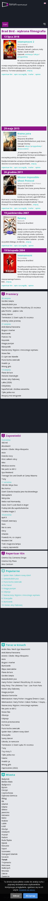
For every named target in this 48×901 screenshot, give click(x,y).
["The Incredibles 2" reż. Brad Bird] (9, 49)
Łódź (4, 826)
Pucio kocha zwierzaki (11, 360)
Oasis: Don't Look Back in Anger (15, 505)
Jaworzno (5, 812)
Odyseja (6, 592)
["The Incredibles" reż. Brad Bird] (9, 263)
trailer (31, 74)
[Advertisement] (24, 101)
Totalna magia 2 (8, 511)
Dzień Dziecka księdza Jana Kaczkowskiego (20, 491)
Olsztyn (5, 829)
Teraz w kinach (16, 645)
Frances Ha (6, 337)
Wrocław (5, 871)
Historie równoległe (10, 376)
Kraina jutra (24, 133)
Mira (3, 462)
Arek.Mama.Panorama (11, 327)
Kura (3, 524)
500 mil (5, 442)
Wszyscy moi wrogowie (11, 395)
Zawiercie (5, 876)
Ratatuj (22, 218)
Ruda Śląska (7, 840)
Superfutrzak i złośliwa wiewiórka (15, 389)
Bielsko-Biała (7, 781)
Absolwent (6, 446)
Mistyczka (6, 498)
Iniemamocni (25, 255)
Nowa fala (6, 353)
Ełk (3, 801)
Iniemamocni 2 (26, 41)
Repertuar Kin (15, 553)
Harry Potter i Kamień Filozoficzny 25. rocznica (21, 307)
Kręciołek (5, 340)
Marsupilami (7, 495)
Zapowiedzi (13, 435)
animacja (29, 54)
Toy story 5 (6, 751)
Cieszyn (5, 790)
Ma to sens (6, 527)
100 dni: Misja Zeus (10, 485)
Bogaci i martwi (8, 330)
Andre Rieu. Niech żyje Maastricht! (16, 649)
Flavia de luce (7, 372)
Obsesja (5, 715)
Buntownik (6, 333)
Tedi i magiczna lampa (11, 544)
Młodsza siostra (8, 465)
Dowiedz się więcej (27, 890)
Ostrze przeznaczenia (11, 722)
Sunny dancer (7, 314)
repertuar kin (7, 74)
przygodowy (23, 57)
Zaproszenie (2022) (10, 768)
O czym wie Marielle (10, 356)
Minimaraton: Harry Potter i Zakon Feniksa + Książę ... (24, 702)
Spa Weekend (7, 472)
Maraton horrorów (9, 695)
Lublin (4, 823)
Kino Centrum (7, 564)
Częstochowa (7, 793)
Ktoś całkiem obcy (9, 459)
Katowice (5, 815)
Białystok (5, 779)
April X (4, 517)
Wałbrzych (6, 868)
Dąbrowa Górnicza (9, 795)
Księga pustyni (8, 343)
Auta (4, 452)
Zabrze (4, 873)
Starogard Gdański (9, 854)
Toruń (4, 859)
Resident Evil (7, 540)
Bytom (4, 787)
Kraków (5, 820)
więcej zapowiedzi (10, 547)
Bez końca (6, 488)
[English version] (45, 3)
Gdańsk (5, 804)
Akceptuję (30, 896)
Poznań (5, 834)
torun (18, 4)
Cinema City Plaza (9, 561)
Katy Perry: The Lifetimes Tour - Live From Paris (22, 685)
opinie (37, 74)
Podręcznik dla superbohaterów (15, 508)
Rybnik (4, 843)
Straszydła (7, 598)
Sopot (4, 848)
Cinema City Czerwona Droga (14, 557)
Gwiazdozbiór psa (9, 304)
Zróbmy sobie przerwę (11, 321)
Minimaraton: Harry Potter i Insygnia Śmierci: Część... (24, 698)
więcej (29, 70)
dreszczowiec (23, 149)
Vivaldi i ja (6, 363)
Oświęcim (6, 832)
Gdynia (4, 807)
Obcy (4, 531)
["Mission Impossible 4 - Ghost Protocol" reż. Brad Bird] (9, 185)
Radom (5, 837)
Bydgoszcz (6, 784)
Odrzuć (16, 896)
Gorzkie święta (8, 301)
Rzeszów (5, 845)
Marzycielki (6, 346)
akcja (36, 54)
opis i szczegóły (20, 74)
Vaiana (4, 758)
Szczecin (5, 857)
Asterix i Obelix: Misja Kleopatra (15, 449)
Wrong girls (6, 366)
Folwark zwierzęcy (9, 521)
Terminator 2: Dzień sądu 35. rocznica (17, 317)
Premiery (12, 294)
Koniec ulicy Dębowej (10, 379)
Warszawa (6, 865)
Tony (4, 479)
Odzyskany (6, 386)
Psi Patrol (7, 585)
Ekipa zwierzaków (9, 669)
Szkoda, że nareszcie (10, 741)
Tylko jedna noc (8, 392)
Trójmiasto (6, 862)
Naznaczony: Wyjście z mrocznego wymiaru (20, 350)
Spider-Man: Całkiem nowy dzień (17, 575)
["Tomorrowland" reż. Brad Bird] (9, 141)
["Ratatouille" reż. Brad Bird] (9, 226)
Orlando (5, 534)
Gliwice (4, 809)
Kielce (4, 818)
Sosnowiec (6, 851)
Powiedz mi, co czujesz (11, 537)
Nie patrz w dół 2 (9, 469)
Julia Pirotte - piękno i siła (12, 311)
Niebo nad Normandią (11, 501)
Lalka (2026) (7, 382)
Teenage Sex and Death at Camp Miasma (19, 475)
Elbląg (4, 798)
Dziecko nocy (7, 456)
